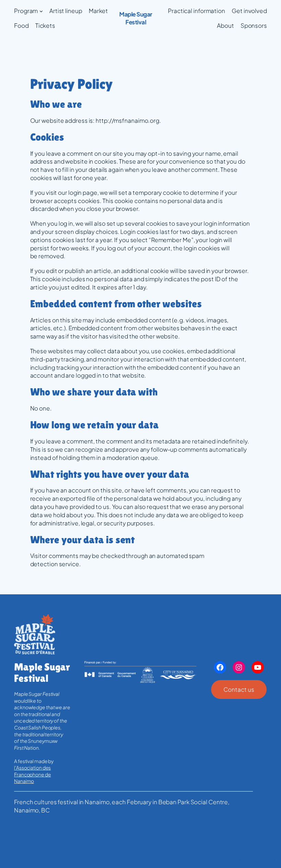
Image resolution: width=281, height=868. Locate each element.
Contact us (238, 689)
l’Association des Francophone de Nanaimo (32, 774)
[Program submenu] (41, 11)
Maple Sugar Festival (135, 18)
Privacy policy (29, 850)
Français (264, 858)
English (242, 858)
